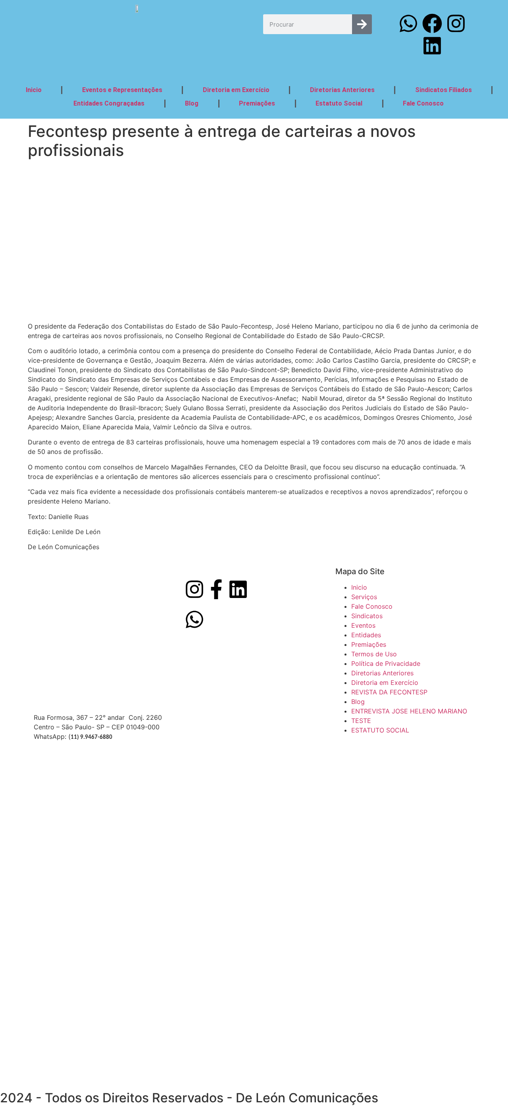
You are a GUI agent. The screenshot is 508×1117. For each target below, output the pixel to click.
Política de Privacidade (385, 663)
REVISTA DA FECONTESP (389, 692)
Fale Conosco (423, 103)
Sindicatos (367, 616)
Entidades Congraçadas (108, 103)
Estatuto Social (339, 103)
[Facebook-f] (216, 589)
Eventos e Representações (122, 90)
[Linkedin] (432, 46)
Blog (191, 103)
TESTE (361, 721)
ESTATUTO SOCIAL (380, 730)
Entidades (366, 635)
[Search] (362, 24)
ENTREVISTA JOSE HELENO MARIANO (409, 711)
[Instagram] (456, 23)
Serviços (364, 597)
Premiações (257, 103)
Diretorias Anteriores (342, 90)
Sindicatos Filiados (443, 90)
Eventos (363, 625)
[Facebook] (432, 23)
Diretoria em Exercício (236, 90)
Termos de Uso (374, 654)
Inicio (34, 90)
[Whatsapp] (408, 23)
